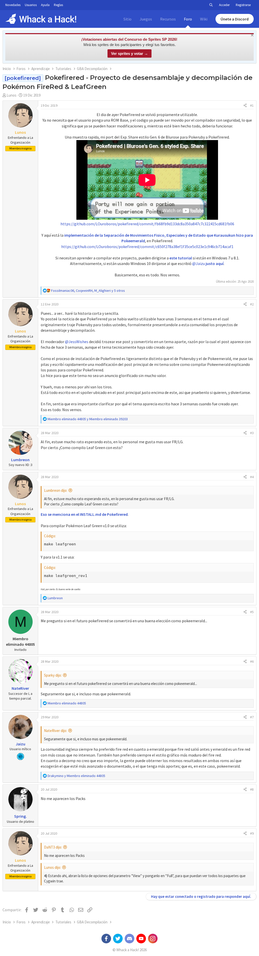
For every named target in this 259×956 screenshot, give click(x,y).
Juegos (146, 18)
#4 (252, 477)
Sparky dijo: (53, 675)
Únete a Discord (235, 18)
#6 (252, 661)
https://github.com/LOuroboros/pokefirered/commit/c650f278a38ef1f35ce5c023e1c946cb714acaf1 (147, 246)
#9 (252, 833)
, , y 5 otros (88, 290)
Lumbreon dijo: (55, 490)
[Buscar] (211, 5)
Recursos (168, 18)
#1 (252, 105)
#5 (252, 612)
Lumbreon (20, 459)
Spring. (20, 816)
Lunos (11, 95)
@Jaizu (198, 263)
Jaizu (20, 743)
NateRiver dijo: (55, 730)
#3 (252, 433)
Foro (188, 18)
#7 (252, 717)
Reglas (58, 5)
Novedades (12, 5)
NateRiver (20, 688)
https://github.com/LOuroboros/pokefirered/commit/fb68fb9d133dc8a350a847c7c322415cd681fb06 (147, 223)
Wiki (203, 18)
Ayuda (45, 5)
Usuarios (31, 5)
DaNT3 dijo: (53, 847)
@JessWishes (76, 341)
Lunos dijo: (52, 867)
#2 (252, 304)
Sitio (127, 18)
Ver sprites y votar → (129, 53)
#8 (252, 789)
